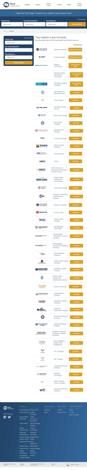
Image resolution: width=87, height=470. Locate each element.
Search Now (77, 24)
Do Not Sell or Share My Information (37, 465)
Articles (59, 4)
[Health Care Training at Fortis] (43, 161)
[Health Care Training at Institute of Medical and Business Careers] (42, 196)
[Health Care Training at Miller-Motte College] (43, 220)
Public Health (23, 423)
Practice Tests (48, 4)
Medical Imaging (35, 448)
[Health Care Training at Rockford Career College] (43, 269)
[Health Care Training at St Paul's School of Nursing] (43, 317)
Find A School (80, 4)
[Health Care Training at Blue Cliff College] (43, 115)
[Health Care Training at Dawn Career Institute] (43, 146)
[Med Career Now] (12, 5)
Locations (27, 4)
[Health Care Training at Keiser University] (43, 49)
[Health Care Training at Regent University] (43, 66)
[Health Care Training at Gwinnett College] (43, 188)
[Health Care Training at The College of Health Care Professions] (43, 343)
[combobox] (12, 24)
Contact (71, 412)
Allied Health (34, 446)
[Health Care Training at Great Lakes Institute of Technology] (43, 179)
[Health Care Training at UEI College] (43, 359)
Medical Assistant (24, 410)
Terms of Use (53, 465)
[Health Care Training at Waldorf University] (43, 374)
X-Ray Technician (24, 412)
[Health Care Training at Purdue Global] (43, 57)
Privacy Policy (22, 465)
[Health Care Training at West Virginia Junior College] (43, 382)
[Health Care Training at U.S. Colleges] (43, 351)
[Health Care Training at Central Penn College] (43, 131)
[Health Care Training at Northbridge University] (43, 227)
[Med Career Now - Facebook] (5, 417)
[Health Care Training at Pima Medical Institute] (43, 254)
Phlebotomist (34, 410)
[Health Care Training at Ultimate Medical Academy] (43, 84)
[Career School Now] (75, 464)
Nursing (32, 455)
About (71, 410)
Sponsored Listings (78, 44)
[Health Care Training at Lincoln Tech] (43, 212)
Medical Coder (23, 446)
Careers (38, 4)
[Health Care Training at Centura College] (43, 138)
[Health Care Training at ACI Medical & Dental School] (43, 92)
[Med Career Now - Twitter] (9, 417)
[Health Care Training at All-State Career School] (43, 107)
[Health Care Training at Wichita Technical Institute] (43, 390)
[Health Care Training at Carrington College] (43, 123)
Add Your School (74, 415)
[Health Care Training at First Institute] (43, 153)
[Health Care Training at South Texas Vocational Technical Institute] (42, 278)
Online (69, 4)
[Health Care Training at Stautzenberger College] (43, 325)
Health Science (23, 448)
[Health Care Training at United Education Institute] (43, 367)
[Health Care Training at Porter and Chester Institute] (43, 262)
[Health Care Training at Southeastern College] (43, 294)
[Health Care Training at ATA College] (43, 100)
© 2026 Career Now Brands (9, 465)
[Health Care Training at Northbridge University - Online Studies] (42, 236)
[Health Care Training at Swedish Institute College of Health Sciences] (42, 333)
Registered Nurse (24, 441)
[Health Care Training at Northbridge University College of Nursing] (42, 245)
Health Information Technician (33, 419)
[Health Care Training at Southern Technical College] (43, 309)
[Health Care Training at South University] (43, 287)
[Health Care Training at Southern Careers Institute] (43, 302)
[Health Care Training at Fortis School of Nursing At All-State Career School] (41, 170)
